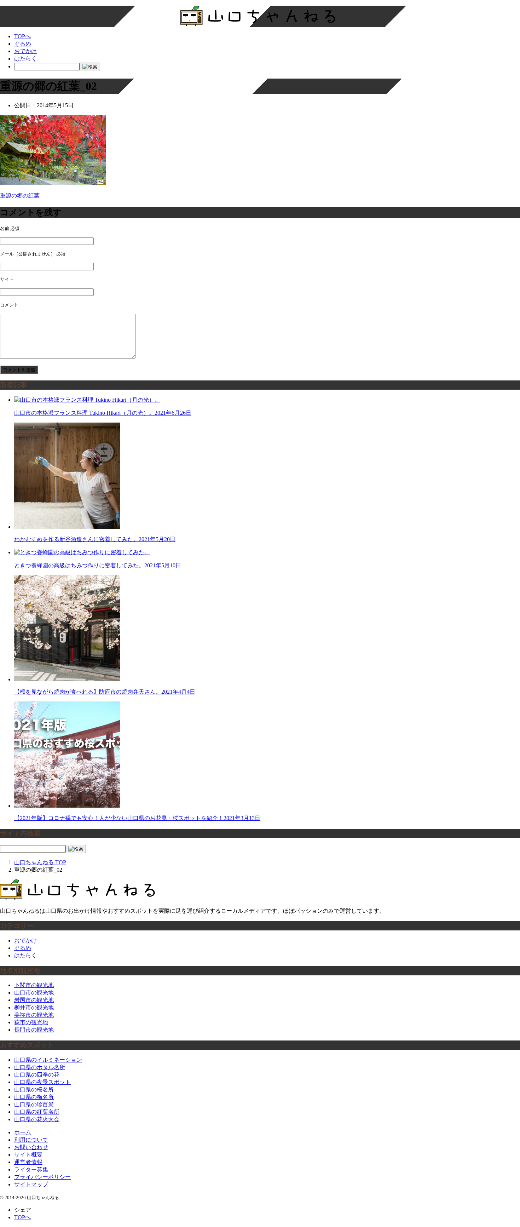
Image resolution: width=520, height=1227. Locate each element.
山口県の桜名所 (34, 1089)
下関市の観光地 (34, 985)
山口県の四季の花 (36, 1075)
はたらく (25, 59)
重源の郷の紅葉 (20, 196)
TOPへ (22, 36)
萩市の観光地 (31, 1022)
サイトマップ (31, 1184)
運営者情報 (28, 1162)
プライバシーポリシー (42, 1177)
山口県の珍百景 (34, 1104)
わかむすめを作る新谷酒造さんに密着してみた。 (94, 539)
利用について (31, 1140)
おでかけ (25, 51)
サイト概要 (28, 1155)
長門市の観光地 (34, 1030)
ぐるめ (22, 44)
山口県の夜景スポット (42, 1082)
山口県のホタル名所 (39, 1067)
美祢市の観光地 (34, 1015)
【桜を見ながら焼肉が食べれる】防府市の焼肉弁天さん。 (104, 692)
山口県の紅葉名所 (36, 1112)
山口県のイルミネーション (48, 1060)
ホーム (22, 1132)
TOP (40, 862)
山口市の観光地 (34, 993)
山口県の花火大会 (36, 1119)
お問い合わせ (31, 1147)
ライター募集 (31, 1169)
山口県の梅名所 (34, 1097)
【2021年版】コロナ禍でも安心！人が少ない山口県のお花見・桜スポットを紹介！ (137, 818)
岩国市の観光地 (34, 1000)
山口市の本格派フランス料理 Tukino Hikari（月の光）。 (102, 413)
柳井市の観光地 (34, 1007)
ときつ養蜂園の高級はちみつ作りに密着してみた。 (97, 565)
